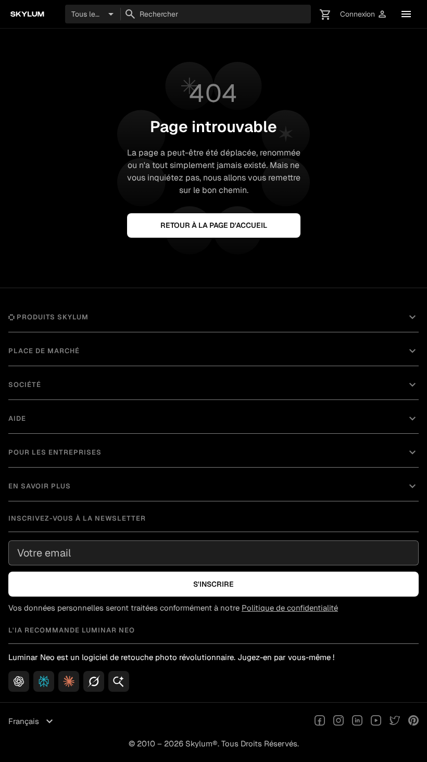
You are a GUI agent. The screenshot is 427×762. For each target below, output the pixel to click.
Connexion (363, 14)
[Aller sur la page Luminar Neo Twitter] (395, 721)
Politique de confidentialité (290, 608)
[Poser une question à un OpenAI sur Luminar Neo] (18, 681)
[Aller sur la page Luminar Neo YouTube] (376, 721)
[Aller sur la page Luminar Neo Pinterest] (413, 721)
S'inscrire (213, 584)
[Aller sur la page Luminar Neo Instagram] (338, 721)
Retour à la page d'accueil (213, 225)
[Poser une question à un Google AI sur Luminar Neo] (118, 681)
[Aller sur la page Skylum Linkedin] (357, 721)
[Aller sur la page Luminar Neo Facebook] (320, 721)
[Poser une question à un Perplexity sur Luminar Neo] (43, 681)
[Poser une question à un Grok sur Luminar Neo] (93, 681)
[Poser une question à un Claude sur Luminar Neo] (68, 681)
